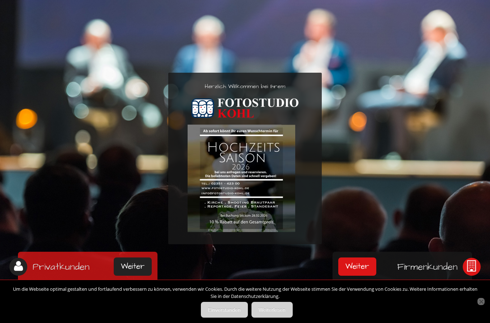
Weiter (133, 266)
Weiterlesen (272, 310)
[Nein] (481, 301)
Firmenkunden (427, 266)
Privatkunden (61, 266)
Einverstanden (224, 310)
